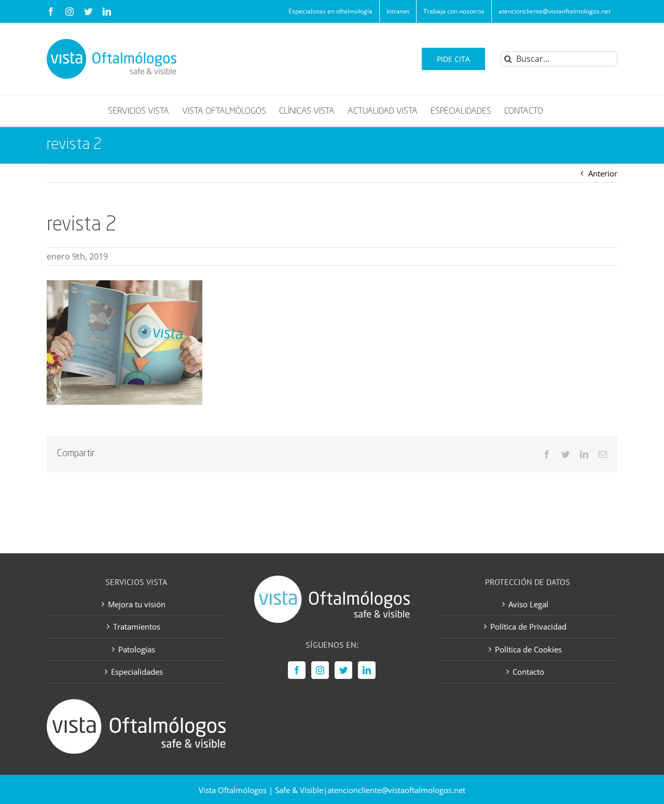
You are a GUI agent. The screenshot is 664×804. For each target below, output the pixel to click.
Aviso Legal (528, 604)
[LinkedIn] (367, 670)
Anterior (602, 173)
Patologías (136, 649)
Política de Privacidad (528, 626)
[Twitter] (343, 670)
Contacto (528, 671)
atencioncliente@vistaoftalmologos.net (396, 790)
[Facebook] (297, 670)
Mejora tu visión (136, 604)
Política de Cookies (528, 649)
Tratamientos (136, 626)
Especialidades (137, 671)
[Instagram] (320, 670)
